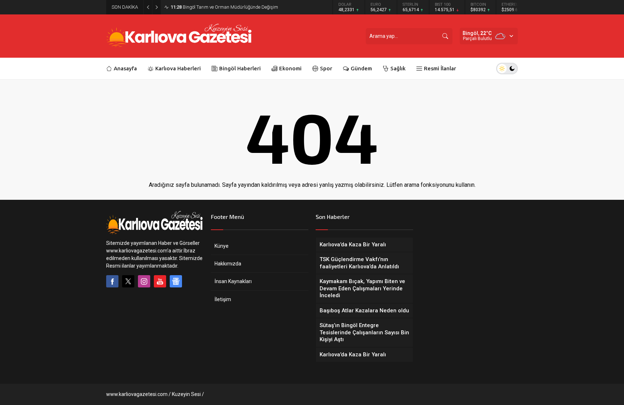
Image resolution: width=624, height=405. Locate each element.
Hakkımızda (227, 264)
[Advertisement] (70, 199)
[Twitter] (128, 281)
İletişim (222, 299)
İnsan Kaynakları (233, 281)
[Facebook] (112, 281)
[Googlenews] (176, 281)
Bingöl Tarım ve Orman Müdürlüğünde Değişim (224, 7)
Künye (221, 246)
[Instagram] (144, 281)
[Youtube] (160, 281)
